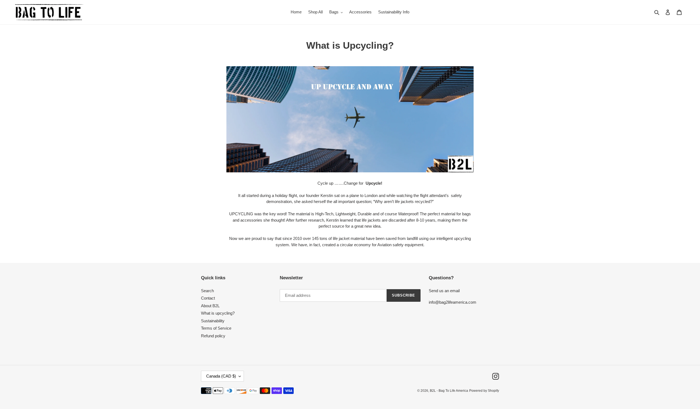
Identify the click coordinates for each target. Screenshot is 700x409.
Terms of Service (216, 328)
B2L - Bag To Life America (449, 391)
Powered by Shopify (484, 391)
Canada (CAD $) (221, 376)
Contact (208, 298)
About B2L (210, 305)
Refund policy (213, 335)
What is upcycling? (218, 313)
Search (207, 290)
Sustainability (212, 320)
